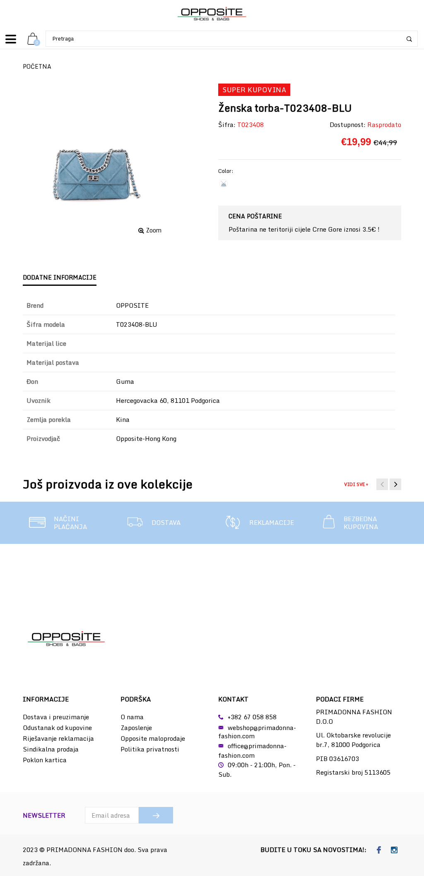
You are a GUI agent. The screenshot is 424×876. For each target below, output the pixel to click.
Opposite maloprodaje (152, 738)
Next (395, 484)
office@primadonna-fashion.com (252, 750)
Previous (382, 484)
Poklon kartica (45, 760)
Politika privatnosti (149, 749)
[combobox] (232, 39)
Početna (37, 66)
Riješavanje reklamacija (58, 738)
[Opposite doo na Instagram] (394, 850)
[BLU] (223, 183)
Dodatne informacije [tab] (59, 277)
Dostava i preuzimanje (56, 717)
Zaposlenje (136, 727)
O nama (132, 717)
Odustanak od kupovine (57, 727)
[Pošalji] (156, 815)
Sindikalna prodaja (51, 749)
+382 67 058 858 (252, 717)
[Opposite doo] (212, 14)
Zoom (153, 230)
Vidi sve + (356, 484)
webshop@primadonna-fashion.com (257, 732)
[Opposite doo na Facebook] (379, 850)
